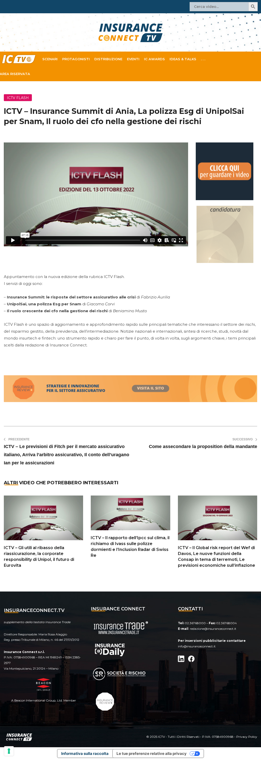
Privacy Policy (246, 737)
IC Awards (154, 59)
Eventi (133, 59)
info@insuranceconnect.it (197, 646)
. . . (203, 59)
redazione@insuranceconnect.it (213, 629)
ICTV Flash (18, 97)
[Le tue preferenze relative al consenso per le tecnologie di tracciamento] (9, 751)
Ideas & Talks (182, 59)
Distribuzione (108, 59)
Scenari (50, 59)
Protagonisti (76, 59)
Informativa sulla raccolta (85, 753)
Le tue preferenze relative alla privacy (151, 753)
